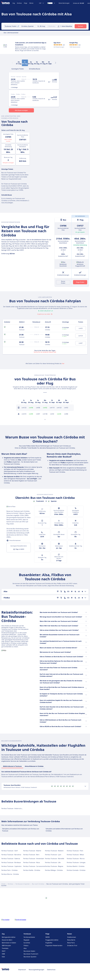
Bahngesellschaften (8, 937)
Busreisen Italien (29, 951)
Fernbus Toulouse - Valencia (10, 859)
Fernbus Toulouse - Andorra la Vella (13, 808)
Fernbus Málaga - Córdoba (54, 870)
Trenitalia (5, 948)
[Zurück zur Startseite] (7, 3)
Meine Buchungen (64, 3)
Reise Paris (71, 943)
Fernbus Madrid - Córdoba (75, 866)
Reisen (69, 934)
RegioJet (26, 940)
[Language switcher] (51, 3)
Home (3, 884)
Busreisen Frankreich (31, 954)
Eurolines (27, 943)
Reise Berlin (71, 940)
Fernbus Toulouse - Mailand (54, 851)
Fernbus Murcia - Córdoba (10, 874)
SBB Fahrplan (6, 945)
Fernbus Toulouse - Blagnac (54, 866)
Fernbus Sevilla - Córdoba (31, 870)
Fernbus (19, 3)
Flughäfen (48, 943)
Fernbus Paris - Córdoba (9, 870)
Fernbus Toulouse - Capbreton (11, 866)
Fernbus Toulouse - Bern (31, 855)
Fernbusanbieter (29, 937)
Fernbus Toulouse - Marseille (54, 859)
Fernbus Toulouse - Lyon (53, 855)
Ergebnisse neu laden (43, 314)
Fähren (31, 3)
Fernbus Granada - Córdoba (76, 870)
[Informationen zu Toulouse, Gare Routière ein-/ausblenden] (85, 786)
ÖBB (3, 954)
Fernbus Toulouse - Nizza (31, 862)
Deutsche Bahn (7, 940)
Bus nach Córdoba (38, 884)
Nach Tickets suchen (8, 140)
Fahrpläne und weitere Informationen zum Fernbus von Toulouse (20, 830)
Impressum (22, 970)
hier (63, 363)
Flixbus (26, 945)
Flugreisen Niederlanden (53, 945)
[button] (41, 26)
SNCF (3, 951)
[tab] (17, 69)
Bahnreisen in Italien (9, 943)
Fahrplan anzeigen (8, 162)
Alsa (25, 948)
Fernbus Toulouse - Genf (9, 851)
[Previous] (18, 401)
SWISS (47, 937)
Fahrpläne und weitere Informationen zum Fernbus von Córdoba (64, 830)
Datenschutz (51, 970)
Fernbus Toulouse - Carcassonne (34, 866)
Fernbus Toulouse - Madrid (32, 851)
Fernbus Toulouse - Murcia (75, 859)
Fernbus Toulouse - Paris (75, 851)
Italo (3, 957)
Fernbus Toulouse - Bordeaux (11, 862)
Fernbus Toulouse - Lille (53, 862)
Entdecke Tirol (72, 945)
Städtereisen (71, 937)
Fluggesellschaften (51, 940)
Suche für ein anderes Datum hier (45, 352)
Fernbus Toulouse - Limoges (76, 862)
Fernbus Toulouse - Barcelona (11, 855)
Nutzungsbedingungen (36, 970)
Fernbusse (27, 934)
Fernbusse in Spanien (22, 884)
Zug (14, 3)
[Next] (55, 63)
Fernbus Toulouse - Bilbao (75, 855)
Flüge (25, 3)
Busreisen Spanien (30, 957)
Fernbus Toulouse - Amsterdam (33, 859)
